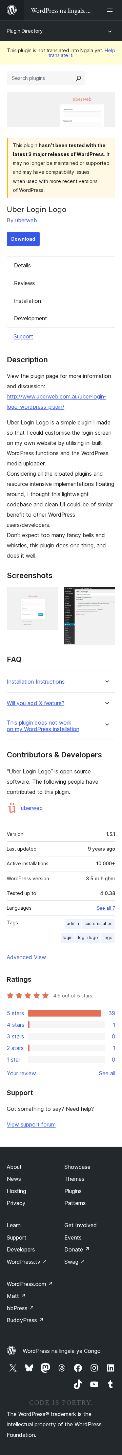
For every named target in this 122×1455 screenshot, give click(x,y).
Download (23, 239)
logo (108, 937)
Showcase (77, 1166)
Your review (21, 1073)
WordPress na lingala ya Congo (62, 1350)
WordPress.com (30, 1284)
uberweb (26, 220)
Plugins (73, 1191)
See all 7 (106, 908)
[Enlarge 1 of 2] (49, 596)
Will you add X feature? (35, 703)
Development (30, 318)
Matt (16, 1295)
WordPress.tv (27, 1261)
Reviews (24, 283)
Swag (74, 1261)
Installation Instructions (36, 681)
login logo (88, 937)
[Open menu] (111, 10)
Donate (77, 1249)
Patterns (75, 1203)
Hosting (16, 1191)
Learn (14, 1225)
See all (107, 1073)
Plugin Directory (25, 31)
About (14, 1166)
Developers (21, 1249)
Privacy (16, 1203)
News (14, 1178)
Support (23, 336)
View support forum (31, 1124)
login (68, 937)
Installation (27, 300)
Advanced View (26, 957)
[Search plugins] (78, 78)
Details (22, 265)
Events (73, 1237)
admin (73, 923)
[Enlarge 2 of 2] (106, 596)
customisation (98, 923)
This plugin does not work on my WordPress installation (43, 725)
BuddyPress (25, 1320)
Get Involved (80, 1225)
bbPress (20, 1308)
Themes (74, 1178)
